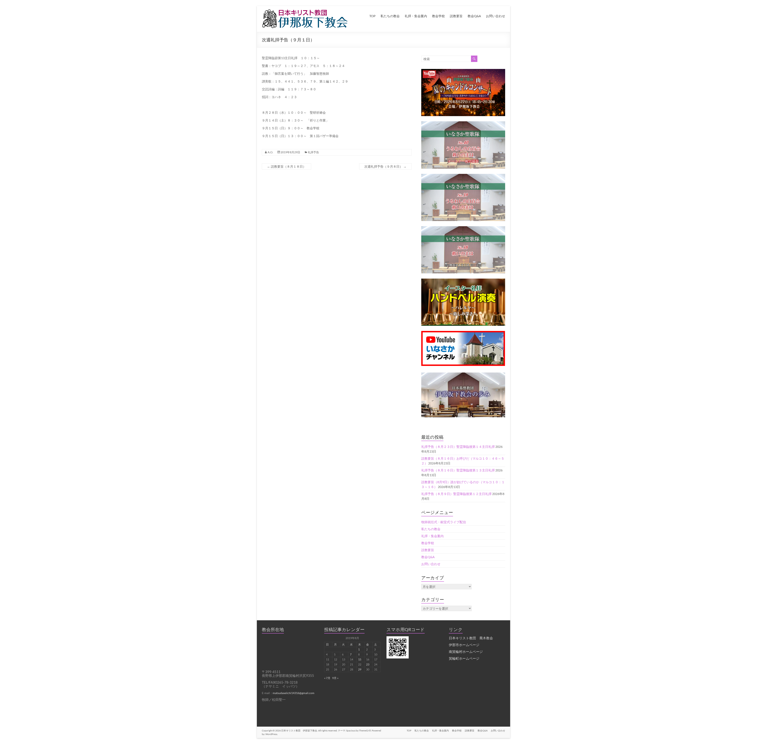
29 (359, 669)
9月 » (335, 678)
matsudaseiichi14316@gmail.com (293, 693)
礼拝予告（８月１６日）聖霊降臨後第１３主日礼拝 (458, 470)
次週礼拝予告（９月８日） (385, 166)
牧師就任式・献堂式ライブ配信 (443, 522)
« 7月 (327, 678)
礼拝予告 (313, 152)
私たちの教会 (390, 16)
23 (367, 664)
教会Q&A (474, 16)
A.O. (270, 152)
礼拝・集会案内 (416, 16)
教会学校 (438, 16)
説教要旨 (456, 16)
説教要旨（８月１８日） (286, 166)
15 (359, 659)
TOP (372, 16)
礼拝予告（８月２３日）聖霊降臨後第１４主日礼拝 (458, 446)
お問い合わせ (495, 16)
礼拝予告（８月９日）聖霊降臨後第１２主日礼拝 (456, 494)
